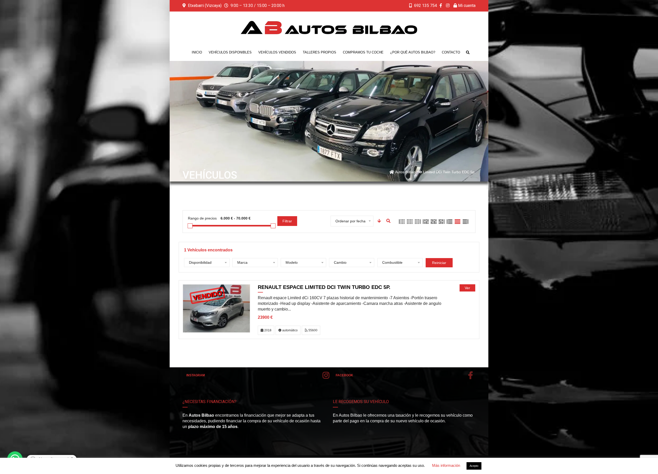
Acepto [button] (474, 465)
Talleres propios (319, 52)
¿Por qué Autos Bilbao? (412, 52)
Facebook (344, 375)
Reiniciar (439, 263)
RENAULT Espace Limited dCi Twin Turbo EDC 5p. (324, 287)
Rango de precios (202, 218)
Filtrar (287, 221)
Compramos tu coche (363, 52)
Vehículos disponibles (230, 52)
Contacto (451, 52)
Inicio (197, 52)
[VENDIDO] (216, 308)
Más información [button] (446, 465)
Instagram (195, 375)
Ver (467, 288)
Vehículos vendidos (277, 52)
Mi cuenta (466, 5)
